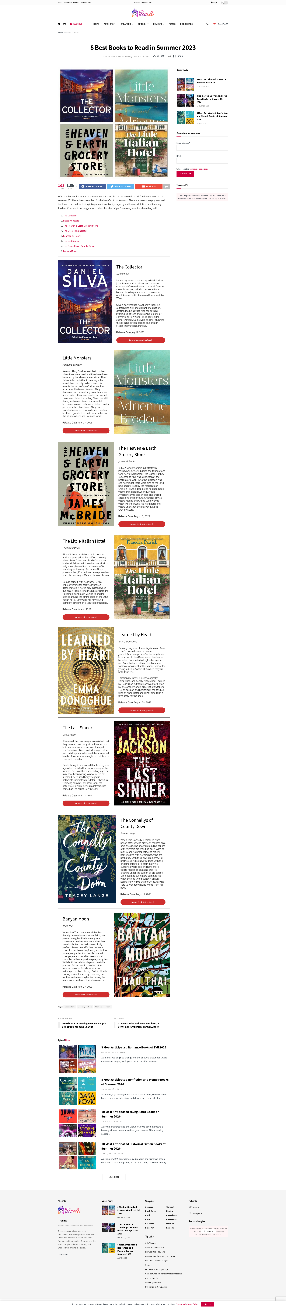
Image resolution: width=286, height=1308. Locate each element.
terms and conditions (198, 169)
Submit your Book (153, 1282)
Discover (149, 1227)
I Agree (207, 1304)
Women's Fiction (102, 1007)
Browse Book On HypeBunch (140, 340)
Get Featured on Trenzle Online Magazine (163, 1273)
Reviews (157, 24)
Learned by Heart (72, 235)
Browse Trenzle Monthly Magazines (161, 1256)
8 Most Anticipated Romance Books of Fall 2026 (133, 1047)
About (60, 2)
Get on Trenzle (151, 1278)
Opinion (142, 24)
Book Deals (186, 24)
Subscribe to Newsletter (156, 1286)
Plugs (172, 24)
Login (215, 2)
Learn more (63, 1254)
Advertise (68, 2)
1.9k (123, 1052)
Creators (126, 24)
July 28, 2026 (106, 1089)
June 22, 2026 (106, 1154)
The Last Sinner (71, 240)
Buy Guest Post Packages (156, 1260)
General (170, 1207)
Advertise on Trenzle (154, 1247)
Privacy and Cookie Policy (187, 1304)
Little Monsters (71, 220)
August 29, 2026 (107, 1052)
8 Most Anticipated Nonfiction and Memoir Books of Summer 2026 (212, 116)
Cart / (223, 24)
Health (169, 1211)
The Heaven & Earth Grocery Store (80, 225)
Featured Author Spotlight (156, 1269)
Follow (209, 1231)
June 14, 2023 (109, 56)
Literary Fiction (85, 1007)
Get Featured (86, 2)
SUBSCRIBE (77, 24)
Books (76, 32)
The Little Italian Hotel (75, 230)
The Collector (70, 215)
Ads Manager (151, 1243)
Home (96, 24)
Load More (114, 1177)
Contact (76, 2)
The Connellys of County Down (78, 245)
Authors (109, 24)
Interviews (171, 1215)
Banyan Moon (70, 251)
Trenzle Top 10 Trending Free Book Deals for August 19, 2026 (212, 99)
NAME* (179, 156)
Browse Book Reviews (155, 1251)
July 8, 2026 (105, 1121)
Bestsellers (70, 1007)
